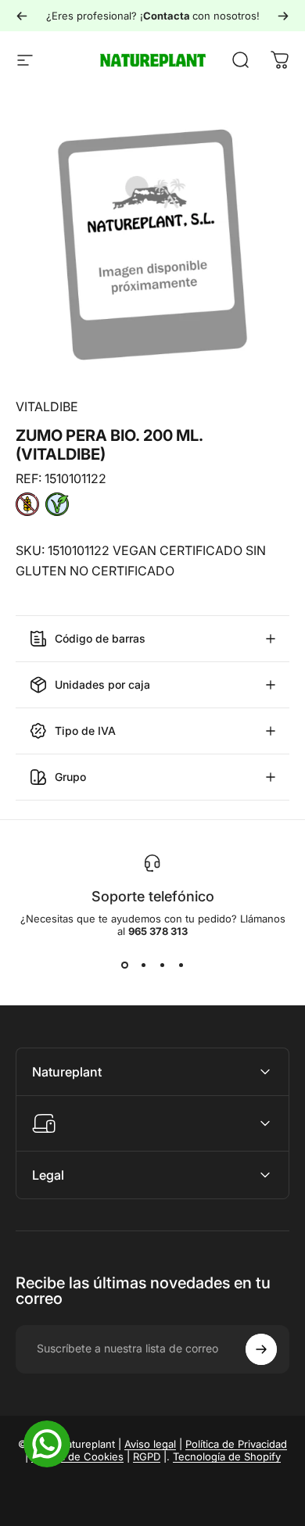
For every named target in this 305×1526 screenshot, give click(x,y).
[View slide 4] (180, 965)
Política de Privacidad (236, 1444)
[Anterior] (22, 15)
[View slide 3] (161, 965)
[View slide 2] (143, 965)
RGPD (146, 1456)
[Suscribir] (261, 1349)
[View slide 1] (124, 965)
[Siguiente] (283, 15)
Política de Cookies (77, 1456)
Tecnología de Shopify (227, 1456)
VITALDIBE (47, 406)
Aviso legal (150, 1444)
